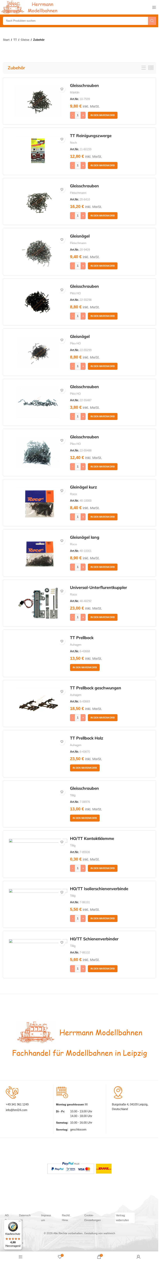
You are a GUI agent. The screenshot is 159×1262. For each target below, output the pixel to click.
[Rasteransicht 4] (151, 68)
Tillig (72, 795)
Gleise (25, 39)
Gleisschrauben (84, 85)
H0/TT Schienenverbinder (94, 938)
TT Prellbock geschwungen (95, 687)
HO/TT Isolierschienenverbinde (99, 888)
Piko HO (75, 293)
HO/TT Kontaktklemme (92, 838)
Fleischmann (78, 192)
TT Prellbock (81, 637)
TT (15, 39)
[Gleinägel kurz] (38, 502)
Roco (73, 494)
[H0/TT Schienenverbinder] (38, 954)
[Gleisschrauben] (38, 101)
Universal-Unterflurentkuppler (98, 587)
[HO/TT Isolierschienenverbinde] (38, 904)
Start (6, 39)
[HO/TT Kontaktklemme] (38, 854)
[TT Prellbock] (38, 653)
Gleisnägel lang (84, 537)
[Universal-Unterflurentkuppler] (38, 603)
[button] (103, 115)
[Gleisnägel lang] (38, 553)
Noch (73, 142)
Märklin (74, 92)
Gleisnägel (80, 235)
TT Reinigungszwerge (90, 135)
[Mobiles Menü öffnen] (154, 7)
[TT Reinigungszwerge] (38, 151)
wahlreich (109, 1233)
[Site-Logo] (30, 7)
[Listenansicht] (144, 68)
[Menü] (19, 1222)
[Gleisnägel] (38, 251)
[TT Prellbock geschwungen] (38, 703)
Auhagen (75, 644)
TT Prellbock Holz (86, 737)
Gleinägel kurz (83, 486)
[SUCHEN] (152, 21)
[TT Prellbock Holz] (38, 753)
